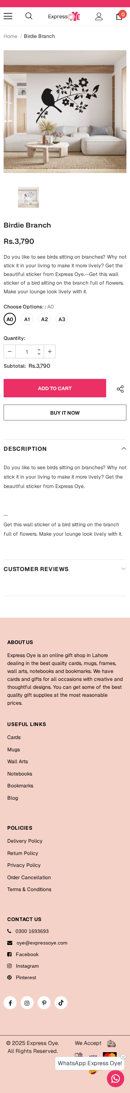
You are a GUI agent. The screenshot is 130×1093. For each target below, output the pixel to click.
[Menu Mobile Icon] (8, 16)
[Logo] (64, 16)
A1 (27, 319)
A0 (9, 319)
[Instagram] (27, 1002)
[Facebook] (10, 1002)
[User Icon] (99, 16)
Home (10, 36)
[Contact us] (115, 1078)
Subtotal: (15, 366)
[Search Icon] (28, 16)
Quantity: (14, 338)
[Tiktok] (61, 1002)
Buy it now (65, 413)
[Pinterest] (44, 1002)
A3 (61, 319)
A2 (44, 319)
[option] (65, 111)
